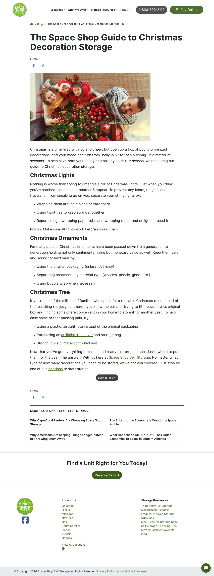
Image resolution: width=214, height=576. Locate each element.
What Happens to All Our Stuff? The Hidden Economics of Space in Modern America (140, 436)
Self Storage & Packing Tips (159, 526)
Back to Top (106, 377)
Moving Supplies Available (157, 530)
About (124, 9)
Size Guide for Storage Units (159, 522)
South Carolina (71, 526)
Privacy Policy (106, 571)
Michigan (67, 514)
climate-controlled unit (78, 343)
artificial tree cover (77, 335)
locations (55, 369)
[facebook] (21, 522)
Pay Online (189, 10)
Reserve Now (106, 475)
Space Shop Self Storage (129, 357)
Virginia (66, 534)
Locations (56, 9)
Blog (40, 24)
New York (68, 518)
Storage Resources (103, 9)
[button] (206, 568)
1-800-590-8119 (151, 10)
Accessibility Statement (132, 571)
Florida (66, 530)
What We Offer (77, 9)
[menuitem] (57, 9)
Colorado (68, 505)
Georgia (67, 538)
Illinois (66, 509)
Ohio (65, 522)
